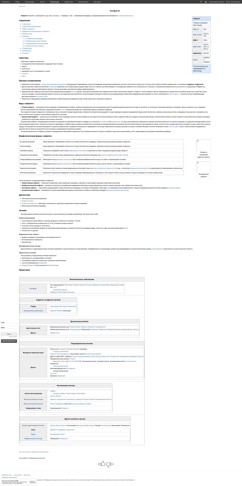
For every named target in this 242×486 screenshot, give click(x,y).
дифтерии (59, 159)
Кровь (33, 434)
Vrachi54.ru (6, 2)
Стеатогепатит (131, 361)
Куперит (88, 404)
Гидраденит (62, 430)
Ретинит (88, 285)
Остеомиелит (106, 425)
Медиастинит (55, 333)
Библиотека (69, 2)
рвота (177, 126)
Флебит (59, 311)
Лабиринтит (54, 292)
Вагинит (86, 399)
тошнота (171, 126)
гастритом (104, 122)
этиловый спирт (41, 96)
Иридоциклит (115, 285)
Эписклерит (68, 285)
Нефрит (53, 391)
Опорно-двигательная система (33, 425)
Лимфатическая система (33, 438)
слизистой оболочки (126, 16)
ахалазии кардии (174, 188)
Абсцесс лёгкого (133, 329)
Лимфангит (64, 438)
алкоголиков (174, 94)
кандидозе (133, 168)
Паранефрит (81, 393)
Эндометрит (61, 399)
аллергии (109, 190)
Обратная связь (7, 475)
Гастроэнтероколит (103, 356)
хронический (63, 351)
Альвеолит (94, 329)
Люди (17, 2)
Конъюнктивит (104, 285)
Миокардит (63, 306)
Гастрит (75, 356)
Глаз (31, 288)
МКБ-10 (196, 29)
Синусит (73, 327)
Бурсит (63, 425)
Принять (32, 482)
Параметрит (70, 399)
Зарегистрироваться (9, 341)
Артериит (53, 311)
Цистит (52, 396)
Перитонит (61, 376)
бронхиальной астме (120, 190)
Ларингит (91, 327)
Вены (32, 311)
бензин (73, 92)
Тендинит (91, 425)
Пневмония (103, 329)
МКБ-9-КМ (197, 47)
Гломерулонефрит (59, 393)
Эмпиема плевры (120, 329)
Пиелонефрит (71, 393)
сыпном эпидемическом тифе (111, 155)
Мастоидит (63, 292)
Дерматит (53, 430)
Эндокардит (54, 306)
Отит (55, 287)
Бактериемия (55, 434)
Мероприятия (83, 2)
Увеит (122, 285)
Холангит (53, 373)
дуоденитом (116, 122)
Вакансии (97, 2)
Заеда (68, 430)
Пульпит (59, 354)
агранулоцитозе (143, 168)
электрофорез (157, 249)
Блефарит (95, 285)
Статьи (23, 6)
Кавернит (81, 404)
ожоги (63, 110)
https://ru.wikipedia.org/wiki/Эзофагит (37, 452)
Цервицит (79, 399)
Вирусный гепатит (59, 361)
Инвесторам (18, 475)
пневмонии (43, 263)
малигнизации (53, 265)
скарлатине (67, 159)
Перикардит (72, 306)
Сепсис (62, 434)
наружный (56, 290)
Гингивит (70, 349)
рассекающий (82, 425)
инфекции (53, 87)
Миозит (58, 425)
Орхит (52, 404)
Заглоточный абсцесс (93, 354)
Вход (228, 2)
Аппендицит (124, 356)
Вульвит (92, 399)
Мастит (109, 399)
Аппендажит (132, 356)
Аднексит (53, 399)
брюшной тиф (111, 168)
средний (64, 290)
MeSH (195, 60)
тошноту (25, 74)
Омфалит (65, 408)
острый (55, 351)
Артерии (27, 311)
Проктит (141, 356)
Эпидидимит (59, 404)
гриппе (125, 155)
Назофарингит (100, 327)
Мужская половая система (33, 404)
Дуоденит (87, 356)
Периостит (66, 354)
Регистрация (235, 2)
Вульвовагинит (100, 399)
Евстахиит (70, 292)
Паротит (53, 354)
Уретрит (58, 396)
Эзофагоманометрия (29, 203)
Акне (72, 430)
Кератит (82, 285)
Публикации (54, 2)
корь (95, 168)
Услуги (42, 2)
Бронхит (79, 329)
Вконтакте (27, 475)
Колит (93, 356)
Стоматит (63, 349)
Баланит (75, 404)
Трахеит (72, 329)
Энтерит (81, 356)
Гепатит (72, 359)
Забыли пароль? (13, 336)
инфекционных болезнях (78, 151)
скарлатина (102, 168)
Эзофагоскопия (27, 201)
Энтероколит (114, 356)
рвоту (24, 76)
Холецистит (71, 368)
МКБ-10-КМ (197, 35)
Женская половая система (33, 399)
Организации (29, 2)
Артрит (52, 425)
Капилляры (39, 311)
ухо (35, 288)
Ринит (78, 327)
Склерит (76, 285)
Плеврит (110, 329)
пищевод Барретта (28, 265)
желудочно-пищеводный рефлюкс (54, 84)
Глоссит (76, 349)
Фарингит (84, 327)
